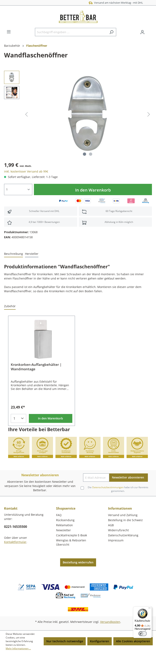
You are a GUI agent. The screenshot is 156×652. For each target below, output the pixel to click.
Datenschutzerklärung (123, 535)
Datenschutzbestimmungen (108, 487)
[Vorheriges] (26, 114)
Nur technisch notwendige (64, 641)
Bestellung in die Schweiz (125, 520)
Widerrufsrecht (118, 530)
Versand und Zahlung (123, 515)
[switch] (143, 633)
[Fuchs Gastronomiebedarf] (149, 56)
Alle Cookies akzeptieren (133, 641)
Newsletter (63, 530)
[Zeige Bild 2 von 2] (90, 154)
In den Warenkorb (93, 190)
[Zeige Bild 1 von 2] (84, 154)
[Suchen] (111, 32)
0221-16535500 (15, 526)
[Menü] (8, 32)
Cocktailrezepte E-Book (71, 535)
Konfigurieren (99, 641)
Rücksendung (65, 520)
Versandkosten (110, 622)
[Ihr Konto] (142, 32)
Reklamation (64, 525)
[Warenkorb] (149, 30)
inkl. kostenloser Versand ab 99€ (26, 171)
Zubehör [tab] (10, 306)
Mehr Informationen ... (18, 648)
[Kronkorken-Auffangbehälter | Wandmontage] (41, 339)
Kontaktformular (15, 542)
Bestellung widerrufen (78, 562)
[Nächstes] (149, 114)
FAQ (59, 515)
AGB (111, 525)
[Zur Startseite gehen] (78, 17)
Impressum (116, 540)
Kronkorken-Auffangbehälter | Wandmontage (36, 366)
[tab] (13, 254)
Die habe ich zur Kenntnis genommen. (118, 489)
